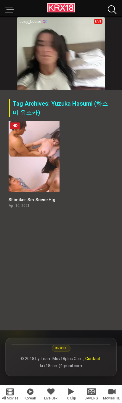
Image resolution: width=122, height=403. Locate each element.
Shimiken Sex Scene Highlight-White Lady (49, 199)
